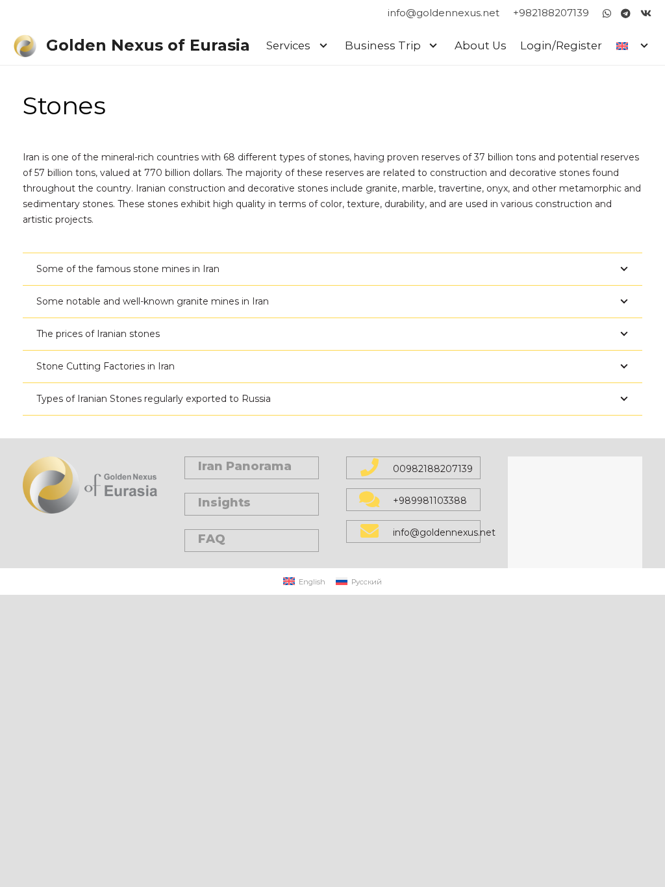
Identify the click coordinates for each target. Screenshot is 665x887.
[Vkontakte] (645, 13)
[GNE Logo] (25, 45)
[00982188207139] (376, 468)
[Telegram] (626, 13)
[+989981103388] (376, 500)
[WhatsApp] (607, 13)
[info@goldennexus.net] (376, 532)
